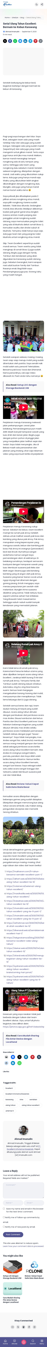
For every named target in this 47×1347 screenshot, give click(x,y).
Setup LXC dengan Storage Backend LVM (12, 1277)
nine (21, 1099)
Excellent (9, 1088)
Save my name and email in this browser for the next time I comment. (24, 1210)
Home (5, 1344)
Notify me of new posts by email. (20, 1227)
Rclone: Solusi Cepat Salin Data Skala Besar (34, 1277)
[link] (5, 41)
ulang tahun (11, 1105)
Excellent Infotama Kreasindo (17, 1094)
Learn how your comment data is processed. (23, 1246)
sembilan (33, 1099)
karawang (9, 1099)
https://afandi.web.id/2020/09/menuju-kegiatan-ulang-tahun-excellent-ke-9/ (26, 958)
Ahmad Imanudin (23, 1139)
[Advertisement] (22, 112)
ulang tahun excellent (31, 1105)
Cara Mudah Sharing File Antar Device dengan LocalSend (22, 1038)
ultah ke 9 (10, 1111)
